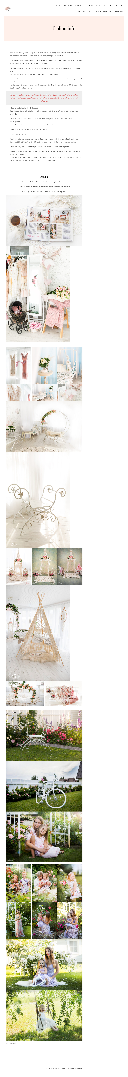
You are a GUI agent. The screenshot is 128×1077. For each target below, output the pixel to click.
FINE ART (58, 6)
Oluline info (119, 6)
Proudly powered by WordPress (55, 1068)
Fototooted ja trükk (67, 6)
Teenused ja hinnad (119, 11)
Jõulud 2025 (78, 6)
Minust (105, 6)
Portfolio (98, 11)
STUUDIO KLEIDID (107, 11)
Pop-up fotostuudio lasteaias (86, 11)
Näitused (112, 6)
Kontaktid (98, 6)
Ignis (72, 1068)
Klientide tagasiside (89, 6)
